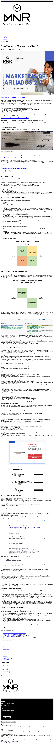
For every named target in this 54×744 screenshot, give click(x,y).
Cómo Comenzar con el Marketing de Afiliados (14, 168)
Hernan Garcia (5, 49)
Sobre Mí (5, 37)
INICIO (5, 36)
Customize (3, 721)
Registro (5, 654)
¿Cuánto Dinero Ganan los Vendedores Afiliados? (15, 118)
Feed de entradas (6, 657)
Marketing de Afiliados (8, 646)
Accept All (13, 721)
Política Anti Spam (7, 716)
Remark (12, 730)
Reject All (8, 721)
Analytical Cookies (6, 734)
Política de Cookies (7, 717)
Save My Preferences (10, 741)
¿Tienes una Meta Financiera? (9, 636)
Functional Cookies (6, 730)
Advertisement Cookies (7, 737)
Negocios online (6, 647)
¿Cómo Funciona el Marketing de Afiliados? (13, 97)
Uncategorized (18, 49)
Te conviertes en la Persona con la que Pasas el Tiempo (14, 633)
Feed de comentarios (7, 658)
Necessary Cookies (6, 725)
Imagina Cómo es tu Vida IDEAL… (10, 634)
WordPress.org (6, 659)
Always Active (13, 725)
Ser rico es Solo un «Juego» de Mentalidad (12, 635)
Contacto (5, 39)
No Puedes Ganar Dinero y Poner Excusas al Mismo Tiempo (15, 637)
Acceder (5, 656)
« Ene (2, 676)
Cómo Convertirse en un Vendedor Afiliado (13, 157)
